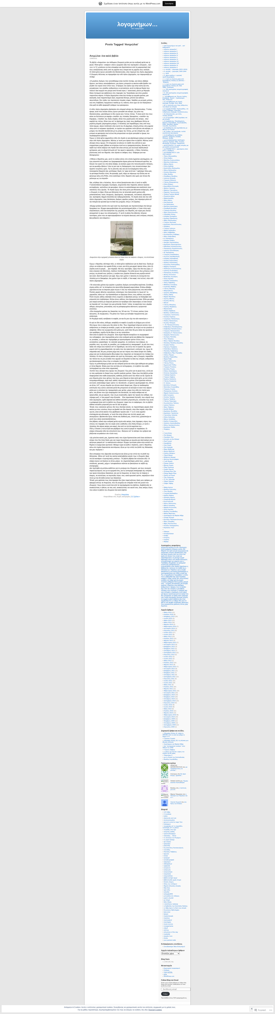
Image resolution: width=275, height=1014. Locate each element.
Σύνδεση (166, 970)
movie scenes (168, 924)
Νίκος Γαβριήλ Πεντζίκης (172, 341)
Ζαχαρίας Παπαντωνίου (171, 335)
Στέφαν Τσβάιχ (168, 483)
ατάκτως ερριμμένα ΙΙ (170, 51)
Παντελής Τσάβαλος (170, 852)
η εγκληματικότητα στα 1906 (174, 572)
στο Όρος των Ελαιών (178, 802)
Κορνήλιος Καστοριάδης (172, 264)
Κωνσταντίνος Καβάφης (171, 234)
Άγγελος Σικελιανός (170, 379)
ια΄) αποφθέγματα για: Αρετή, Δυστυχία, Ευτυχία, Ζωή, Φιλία (172, 102)
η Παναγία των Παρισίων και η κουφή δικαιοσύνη (173, 569)
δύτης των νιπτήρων (170, 884)
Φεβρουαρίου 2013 (170, 642)
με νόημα (167, 900)
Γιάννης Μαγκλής (169, 288)
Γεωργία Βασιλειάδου (170, 493)
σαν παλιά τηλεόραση (168, 597)
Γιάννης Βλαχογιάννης (171, 182)
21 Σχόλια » (135, 497)
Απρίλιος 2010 (168, 711)
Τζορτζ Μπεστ (168, 455)
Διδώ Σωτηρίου (169, 395)
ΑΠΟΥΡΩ (167, 846)
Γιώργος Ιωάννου (169, 228)
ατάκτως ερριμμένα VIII (171, 63)
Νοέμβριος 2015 (169, 616)
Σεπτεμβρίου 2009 (170, 725)
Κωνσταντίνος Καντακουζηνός (173, 848)
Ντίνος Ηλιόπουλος (170, 503)
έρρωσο (166, 854)
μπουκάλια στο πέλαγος (171, 896)
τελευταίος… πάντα (170, 835)
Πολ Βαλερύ (168, 435)
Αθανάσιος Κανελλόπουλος (172, 246)
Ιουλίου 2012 (168, 656)
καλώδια (166, 892)
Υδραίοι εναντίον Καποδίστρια (179, 781)
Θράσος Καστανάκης (171, 262)
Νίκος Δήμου (168, 200)
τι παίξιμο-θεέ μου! (178, 601)
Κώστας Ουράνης (169, 316)
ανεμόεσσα (167, 874)
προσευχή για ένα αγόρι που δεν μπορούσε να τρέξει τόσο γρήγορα (174, 594)
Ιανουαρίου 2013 (169, 644)
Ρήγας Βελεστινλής (170, 361)
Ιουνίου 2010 (168, 707)
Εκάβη (166, 535)
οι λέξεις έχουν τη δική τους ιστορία (175, 908)
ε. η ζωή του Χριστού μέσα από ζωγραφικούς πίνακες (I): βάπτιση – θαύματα (174, 80)
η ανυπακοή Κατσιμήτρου (178, 571)
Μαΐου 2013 (168, 636)
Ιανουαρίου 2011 (169, 692)
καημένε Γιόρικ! (166, 578)
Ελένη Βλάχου (168, 184)
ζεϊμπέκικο (183, 566)
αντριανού (167, 868)
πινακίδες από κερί (170, 829)
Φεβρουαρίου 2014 (170, 626)
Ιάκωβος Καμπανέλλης (171, 242)
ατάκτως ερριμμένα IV (171, 55)
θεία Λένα (167, 888)
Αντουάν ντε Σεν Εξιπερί (171, 439)
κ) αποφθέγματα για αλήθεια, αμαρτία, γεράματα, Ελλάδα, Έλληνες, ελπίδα (172, 136)
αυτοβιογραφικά (169, 860)
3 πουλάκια (167, 814)
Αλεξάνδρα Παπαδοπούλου (172, 329)
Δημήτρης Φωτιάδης (170, 411)
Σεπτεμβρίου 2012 (170, 652)
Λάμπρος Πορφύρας (170, 347)
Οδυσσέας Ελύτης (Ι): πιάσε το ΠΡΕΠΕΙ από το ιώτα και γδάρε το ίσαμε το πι (174, 735)
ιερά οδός (167, 890)
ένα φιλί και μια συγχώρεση (176, 551)
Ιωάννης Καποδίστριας (171, 250)
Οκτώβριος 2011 (169, 674)
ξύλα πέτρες (167, 902)
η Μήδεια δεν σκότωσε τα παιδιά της (174, 567)
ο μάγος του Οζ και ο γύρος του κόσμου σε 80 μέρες (173, 752)
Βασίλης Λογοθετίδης (171, 511)
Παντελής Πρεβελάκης (171, 351)
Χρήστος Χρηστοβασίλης (172, 423)
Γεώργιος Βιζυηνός (170, 180)
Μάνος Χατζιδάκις (169, 419)
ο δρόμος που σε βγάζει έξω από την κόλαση (173, 588)
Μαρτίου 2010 (168, 713)
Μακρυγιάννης (168, 290)
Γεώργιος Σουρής (169, 389)
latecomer (167, 912)
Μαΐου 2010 (168, 709)
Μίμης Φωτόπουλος (170, 523)
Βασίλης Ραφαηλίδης (170, 357)
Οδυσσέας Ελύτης (169, 214)
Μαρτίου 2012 (168, 664)
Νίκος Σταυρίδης (169, 521)
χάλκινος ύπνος (179, 604)
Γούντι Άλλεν (168, 433)
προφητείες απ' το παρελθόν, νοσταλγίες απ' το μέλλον (173, 826)
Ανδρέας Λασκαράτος (171, 280)
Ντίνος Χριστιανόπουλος (172, 425)
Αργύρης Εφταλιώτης (170, 218)
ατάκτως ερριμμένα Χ (171, 67)
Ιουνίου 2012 (168, 658)
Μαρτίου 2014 (168, 624)
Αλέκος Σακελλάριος (170, 371)
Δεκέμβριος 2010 (169, 695)
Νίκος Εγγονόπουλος (171, 212)
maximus (167, 918)
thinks (166, 938)
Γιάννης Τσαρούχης (170, 401)
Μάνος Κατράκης (169, 505)
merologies (167, 922)
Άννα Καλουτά (168, 501)
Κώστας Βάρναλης (170, 172)
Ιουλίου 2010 (168, 705)
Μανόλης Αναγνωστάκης (172, 160)
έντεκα (166, 856)
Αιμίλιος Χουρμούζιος (170, 421)
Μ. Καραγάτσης (169, 252)
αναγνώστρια (168, 872)
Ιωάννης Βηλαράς (170, 178)
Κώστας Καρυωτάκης (171, 260)
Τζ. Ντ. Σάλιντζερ (169, 479)
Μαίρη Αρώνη (168, 487)
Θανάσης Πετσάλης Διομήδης (173, 343)
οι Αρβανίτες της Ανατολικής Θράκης (175, 906)
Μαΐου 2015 (168, 620)
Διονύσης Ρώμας (169, 369)
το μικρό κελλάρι (169, 839)
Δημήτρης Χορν (169, 527)
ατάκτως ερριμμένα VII (171, 61)
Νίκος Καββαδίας (169, 232)
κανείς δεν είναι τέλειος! (180, 578)
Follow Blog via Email (169, 980)
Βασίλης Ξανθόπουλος (171, 312)
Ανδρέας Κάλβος (169, 240)
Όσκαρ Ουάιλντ (169, 463)
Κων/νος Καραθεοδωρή (171, 256)
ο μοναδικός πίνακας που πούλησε (172, 589)
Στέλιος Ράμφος (169, 355)
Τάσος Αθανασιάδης (170, 156)
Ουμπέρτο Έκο (169, 437)
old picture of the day (171, 932)
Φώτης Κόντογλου (170, 274)
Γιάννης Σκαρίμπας (170, 381)
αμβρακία (167, 866)
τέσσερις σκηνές (182, 597)
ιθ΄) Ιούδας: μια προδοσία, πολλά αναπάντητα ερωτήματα (174, 132)
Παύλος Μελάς (168, 294)
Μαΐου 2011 (167, 684)
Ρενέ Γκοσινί (168, 441)
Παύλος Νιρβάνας (169, 310)
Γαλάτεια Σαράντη (169, 375)
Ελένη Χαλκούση (169, 417)
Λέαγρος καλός (177, 549)
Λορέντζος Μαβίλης (170, 286)
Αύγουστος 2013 (169, 630)
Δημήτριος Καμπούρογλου (172, 244)
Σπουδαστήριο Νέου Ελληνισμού (174, 946)
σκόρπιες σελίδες (169, 831)
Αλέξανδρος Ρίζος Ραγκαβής (173, 353)
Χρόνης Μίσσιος (169, 298)
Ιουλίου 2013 (168, 632)
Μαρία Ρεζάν (168, 359)
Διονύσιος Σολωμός (170, 385)
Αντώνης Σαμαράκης (170, 373)
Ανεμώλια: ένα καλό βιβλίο (104, 56)
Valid (168, 972)
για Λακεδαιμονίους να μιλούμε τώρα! (172, 557)
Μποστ (166, 302)
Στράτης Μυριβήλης (170, 306)
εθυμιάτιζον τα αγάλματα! (177, 563)
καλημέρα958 (168, 894)
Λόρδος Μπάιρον (169, 453)
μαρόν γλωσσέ (168, 898)
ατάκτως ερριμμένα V (171, 57)
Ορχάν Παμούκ (169, 469)
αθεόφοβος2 (168, 864)
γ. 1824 (166, 73)
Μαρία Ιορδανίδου (170, 230)
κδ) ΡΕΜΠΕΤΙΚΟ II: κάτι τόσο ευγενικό (171, 153)
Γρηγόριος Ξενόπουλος (171, 314)
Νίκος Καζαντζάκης (170, 236)
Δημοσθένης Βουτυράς (171, 186)
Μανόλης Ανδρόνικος (171, 162)
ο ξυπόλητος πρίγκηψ (171, 904)
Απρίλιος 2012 (168, 662)
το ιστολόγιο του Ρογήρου (172, 837)
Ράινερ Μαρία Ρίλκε (170, 473)
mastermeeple (168, 916)
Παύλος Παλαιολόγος (171, 321)
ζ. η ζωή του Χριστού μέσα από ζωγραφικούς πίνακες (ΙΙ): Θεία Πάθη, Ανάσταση (173, 85)
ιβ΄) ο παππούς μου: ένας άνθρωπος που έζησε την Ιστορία (175, 106)
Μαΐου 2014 (168, 622)
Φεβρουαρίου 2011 (170, 690)
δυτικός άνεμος (169, 882)
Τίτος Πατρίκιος (169, 339)
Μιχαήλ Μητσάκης (169, 296)
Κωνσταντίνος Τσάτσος (171, 403)
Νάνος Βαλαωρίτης (170, 170)
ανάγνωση (167, 870)
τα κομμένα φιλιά (167, 599)
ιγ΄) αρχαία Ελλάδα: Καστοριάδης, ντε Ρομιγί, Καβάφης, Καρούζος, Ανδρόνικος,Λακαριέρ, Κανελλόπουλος (175, 110)
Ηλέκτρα (166, 531)
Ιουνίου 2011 (168, 682)
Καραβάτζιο (167, 443)
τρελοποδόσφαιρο (170, 833)
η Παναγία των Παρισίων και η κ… (178, 795)
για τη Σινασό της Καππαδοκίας (174, 757)
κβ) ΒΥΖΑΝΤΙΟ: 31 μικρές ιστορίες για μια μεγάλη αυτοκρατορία (175, 146)
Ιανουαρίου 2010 (169, 717)
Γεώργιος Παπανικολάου (172, 331)
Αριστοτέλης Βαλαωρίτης (172, 168)
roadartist (167, 934)
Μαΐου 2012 (168, 660)
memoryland (168, 920)
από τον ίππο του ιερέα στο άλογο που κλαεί (173, 555)
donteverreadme (169, 820)
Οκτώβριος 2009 (169, 723)
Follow (165, 994)
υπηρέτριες (177, 602)
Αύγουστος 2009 (169, 727)
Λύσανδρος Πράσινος (171, 349)
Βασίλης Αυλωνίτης (170, 489)
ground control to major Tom (173, 822)
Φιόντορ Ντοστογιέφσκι (171, 459)
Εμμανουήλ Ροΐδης (170, 365)
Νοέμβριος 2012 (169, 648)
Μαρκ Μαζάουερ (169, 449)
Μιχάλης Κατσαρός (170, 266)
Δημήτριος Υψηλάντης (171, 413)
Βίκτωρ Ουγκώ (168, 465)
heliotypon (167, 824)
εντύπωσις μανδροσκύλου (170, 564)
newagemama (168, 926)
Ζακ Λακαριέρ (168, 447)
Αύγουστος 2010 (169, 703)
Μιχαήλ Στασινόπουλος (171, 393)
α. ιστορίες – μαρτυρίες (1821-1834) (175, 69)
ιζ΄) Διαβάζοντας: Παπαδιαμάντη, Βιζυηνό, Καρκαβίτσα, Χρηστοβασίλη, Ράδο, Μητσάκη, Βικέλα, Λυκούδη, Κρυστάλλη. (175, 123)
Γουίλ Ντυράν (168, 461)
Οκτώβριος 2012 (169, 650)
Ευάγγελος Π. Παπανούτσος (173, 333)
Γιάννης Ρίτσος (169, 363)
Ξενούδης (167, 850)
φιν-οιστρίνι (167, 841)
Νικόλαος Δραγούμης (171, 206)
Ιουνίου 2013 (168, 634)
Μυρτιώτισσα (168, 308)
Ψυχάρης (167, 429)
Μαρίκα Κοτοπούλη (170, 507)
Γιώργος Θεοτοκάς (170, 222)
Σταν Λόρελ (167, 445)
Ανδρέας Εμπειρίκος (170, 216)
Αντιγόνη (166, 537)
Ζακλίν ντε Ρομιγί (169, 475)
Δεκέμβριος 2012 (169, 646)
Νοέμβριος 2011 (169, 672)
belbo (166, 816)
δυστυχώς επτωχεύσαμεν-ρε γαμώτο (174, 560)
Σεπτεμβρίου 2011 (170, 676)
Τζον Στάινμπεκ (169, 477)
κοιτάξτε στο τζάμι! (167, 580)
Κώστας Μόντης (169, 300)
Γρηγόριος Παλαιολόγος (172, 319)
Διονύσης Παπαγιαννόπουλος (173, 519)
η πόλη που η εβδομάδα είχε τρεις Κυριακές (174, 575)
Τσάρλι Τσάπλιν (169, 481)
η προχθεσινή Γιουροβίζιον (173, 575)
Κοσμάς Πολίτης (169, 345)
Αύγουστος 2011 (169, 678)
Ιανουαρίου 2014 (169, 628)
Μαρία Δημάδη (168, 198)
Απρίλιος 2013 (168, 638)
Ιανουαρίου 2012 (169, 668)
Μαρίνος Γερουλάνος (170, 190)
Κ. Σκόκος (167, 383)
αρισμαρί (167, 858)
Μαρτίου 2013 (168, 640)
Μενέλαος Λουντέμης (170, 284)
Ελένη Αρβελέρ (168, 166)
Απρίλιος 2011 (168, 686)
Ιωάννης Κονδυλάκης (171, 270)
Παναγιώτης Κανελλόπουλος (173, 248)
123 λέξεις (167, 812)
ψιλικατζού (167, 843)
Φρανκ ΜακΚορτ (169, 451)
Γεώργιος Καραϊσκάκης (171, 254)
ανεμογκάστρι (168, 876)
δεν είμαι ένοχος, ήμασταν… (178, 774)
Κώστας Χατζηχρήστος (171, 525)
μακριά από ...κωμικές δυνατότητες (174, 582)
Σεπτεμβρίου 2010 (170, 701)
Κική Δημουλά (168, 202)
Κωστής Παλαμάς (169, 323)
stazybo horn (168, 936)
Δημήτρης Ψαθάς (169, 427)
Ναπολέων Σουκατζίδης (171, 387)
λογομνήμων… (137, 24)
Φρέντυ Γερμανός (169, 188)
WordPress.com (169, 976)
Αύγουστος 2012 (169, 654)
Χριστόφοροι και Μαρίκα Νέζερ (173, 515)
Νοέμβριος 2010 (169, 697)
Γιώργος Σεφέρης (169, 377)
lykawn (166, 914)
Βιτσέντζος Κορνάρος (171, 276)
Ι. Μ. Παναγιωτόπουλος (171, 325)
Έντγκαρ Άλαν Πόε (170, 471)
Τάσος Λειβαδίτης (169, 282)
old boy (166, 930)
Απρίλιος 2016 (168, 614)
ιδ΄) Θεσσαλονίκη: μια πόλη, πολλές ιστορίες (172, 114)
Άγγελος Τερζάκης (169, 399)
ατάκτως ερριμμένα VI (171, 59)
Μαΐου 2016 (168, 612)
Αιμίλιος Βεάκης (169, 495)
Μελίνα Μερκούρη (169, 513)
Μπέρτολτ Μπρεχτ (169, 457)
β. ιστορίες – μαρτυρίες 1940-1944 (175, 71)
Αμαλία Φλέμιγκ (169, 409)
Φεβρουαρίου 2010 (170, 715)
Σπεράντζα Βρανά (169, 499)
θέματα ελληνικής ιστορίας (172, 886)
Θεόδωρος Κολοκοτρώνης (172, 268)
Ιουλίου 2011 (168, 680)
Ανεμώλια (125, 495)
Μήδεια (166, 541)
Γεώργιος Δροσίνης (170, 210)
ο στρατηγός (174, 592)
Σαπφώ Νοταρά (169, 517)
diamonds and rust (170, 818)
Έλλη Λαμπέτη (168, 278)
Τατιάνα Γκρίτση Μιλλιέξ (171, 194)
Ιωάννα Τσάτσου (169, 405)
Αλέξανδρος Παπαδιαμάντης (173, 327)
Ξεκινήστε (169, 3)
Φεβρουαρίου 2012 (170, 666)
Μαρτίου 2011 (168, 688)
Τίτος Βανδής (168, 491)
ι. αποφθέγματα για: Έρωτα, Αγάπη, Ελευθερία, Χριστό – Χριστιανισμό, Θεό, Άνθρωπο (175, 98)
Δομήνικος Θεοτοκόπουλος (172, 224)
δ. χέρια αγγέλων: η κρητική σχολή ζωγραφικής (172, 76)
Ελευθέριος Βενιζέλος (170, 176)
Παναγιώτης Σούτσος (170, 391)
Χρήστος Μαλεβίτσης (170, 292)
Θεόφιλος (167, 226)
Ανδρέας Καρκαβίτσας (171, 258)
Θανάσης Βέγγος (169, 497)
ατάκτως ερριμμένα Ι (170, 49)
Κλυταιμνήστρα (169, 533)
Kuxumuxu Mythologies (171, 910)
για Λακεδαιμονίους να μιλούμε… (178, 768)
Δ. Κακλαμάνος (169, 238)
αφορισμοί (167, 862)
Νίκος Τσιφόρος (169, 407)
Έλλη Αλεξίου (168, 158)
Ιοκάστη (166, 539)
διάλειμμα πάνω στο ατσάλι (170, 559)
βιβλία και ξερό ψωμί (170, 878)
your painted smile (170, 940)
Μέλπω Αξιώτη (168, 164)
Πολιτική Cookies (155, 1010)
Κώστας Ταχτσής (169, 397)
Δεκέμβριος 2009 (169, 719)
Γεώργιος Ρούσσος (170, 367)
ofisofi (166, 928)
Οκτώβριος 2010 (169, 699)
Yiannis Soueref (175, 802)
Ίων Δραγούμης (169, 204)
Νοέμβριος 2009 (169, 721)
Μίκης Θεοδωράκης (170, 220)
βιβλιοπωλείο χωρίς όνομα (172, 880)
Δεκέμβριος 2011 (169, 670)
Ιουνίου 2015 (168, 618)
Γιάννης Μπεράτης (170, 304)
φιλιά (183, 602)
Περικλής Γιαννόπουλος (171, 192)
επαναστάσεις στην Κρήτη (170, 566)
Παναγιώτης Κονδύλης (171, 272)
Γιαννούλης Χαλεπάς (170, 415)
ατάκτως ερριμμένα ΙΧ (171, 65)
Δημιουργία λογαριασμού (172, 968)
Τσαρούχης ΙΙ (168, 755)
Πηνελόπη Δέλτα (169, 196)
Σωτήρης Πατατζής (170, 337)
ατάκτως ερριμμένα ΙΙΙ (171, 53)
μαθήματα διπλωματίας (175, 582)
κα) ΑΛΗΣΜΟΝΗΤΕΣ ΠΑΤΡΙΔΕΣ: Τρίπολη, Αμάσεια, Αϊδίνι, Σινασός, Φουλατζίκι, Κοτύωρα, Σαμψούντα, (174, 141)
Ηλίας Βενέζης (168, 174)
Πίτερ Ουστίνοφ (169, 467)
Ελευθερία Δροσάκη (170, 208)
